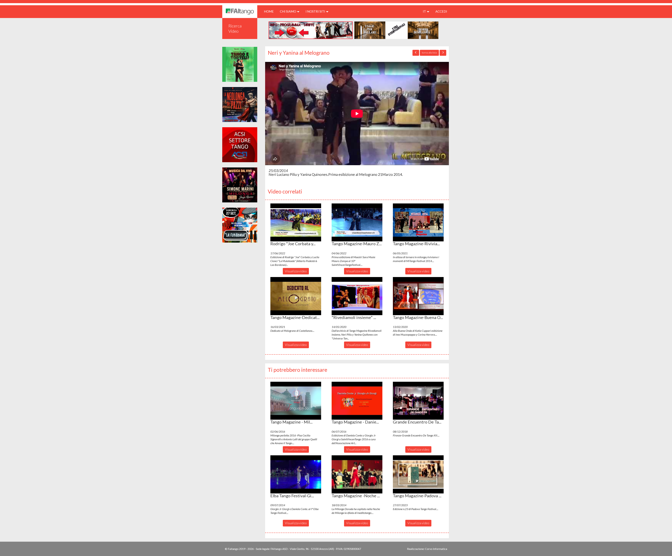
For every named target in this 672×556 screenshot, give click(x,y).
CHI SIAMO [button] (288, 11)
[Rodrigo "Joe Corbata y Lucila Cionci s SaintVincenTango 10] (295, 222)
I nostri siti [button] (316, 11)
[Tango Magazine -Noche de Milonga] (357, 474)
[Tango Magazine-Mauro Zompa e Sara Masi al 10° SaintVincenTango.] (357, 222)
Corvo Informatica (436, 548)
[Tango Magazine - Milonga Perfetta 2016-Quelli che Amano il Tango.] (295, 401)
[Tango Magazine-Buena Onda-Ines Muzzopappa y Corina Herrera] (418, 296)
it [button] (424, 11)
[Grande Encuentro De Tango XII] (418, 401)
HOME (270, 11)
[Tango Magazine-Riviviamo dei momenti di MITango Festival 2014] (418, 222)
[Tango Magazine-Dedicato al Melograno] (295, 296)
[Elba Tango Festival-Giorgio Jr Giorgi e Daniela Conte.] (295, 474)
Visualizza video (296, 271)
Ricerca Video (235, 28)
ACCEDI (441, 11)
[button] (295, 222)
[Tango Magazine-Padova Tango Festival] (418, 474)
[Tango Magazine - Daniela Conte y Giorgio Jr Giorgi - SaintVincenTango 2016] (357, 401)
